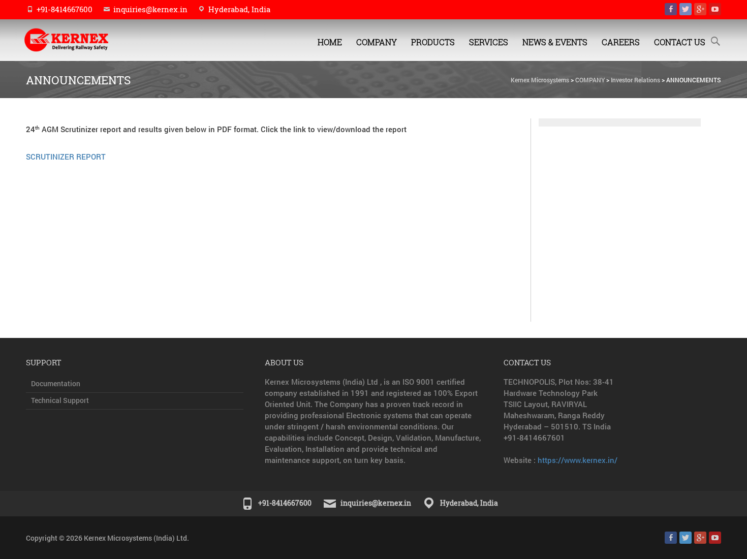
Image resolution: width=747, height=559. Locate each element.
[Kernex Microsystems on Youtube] (715, 9)
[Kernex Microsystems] (76, 39)
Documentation (55, 383)
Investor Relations (635, 80)
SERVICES (488, 42)
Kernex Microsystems (540, 80)
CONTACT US (679, 42)
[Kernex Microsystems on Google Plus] (700, 9)
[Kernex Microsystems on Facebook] (671, 9)
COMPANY (376, 42)
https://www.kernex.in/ (577, 460)
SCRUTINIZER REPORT (66, 156)
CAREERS (621, 42)
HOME (330, 42)
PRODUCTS (433, 42)
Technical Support (60, 400)
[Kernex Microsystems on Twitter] (685, 9)
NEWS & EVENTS (554, 42)
